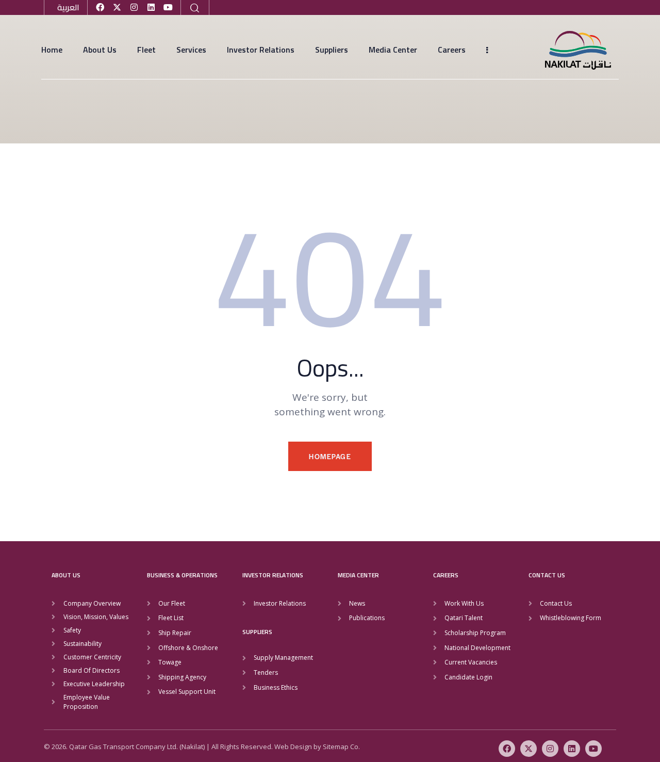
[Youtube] (168, 7)
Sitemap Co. (341, 746)
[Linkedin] (151, 7)
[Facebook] (100, 7)
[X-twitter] (117, 7)
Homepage (330, 456)
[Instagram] (134, 7)
